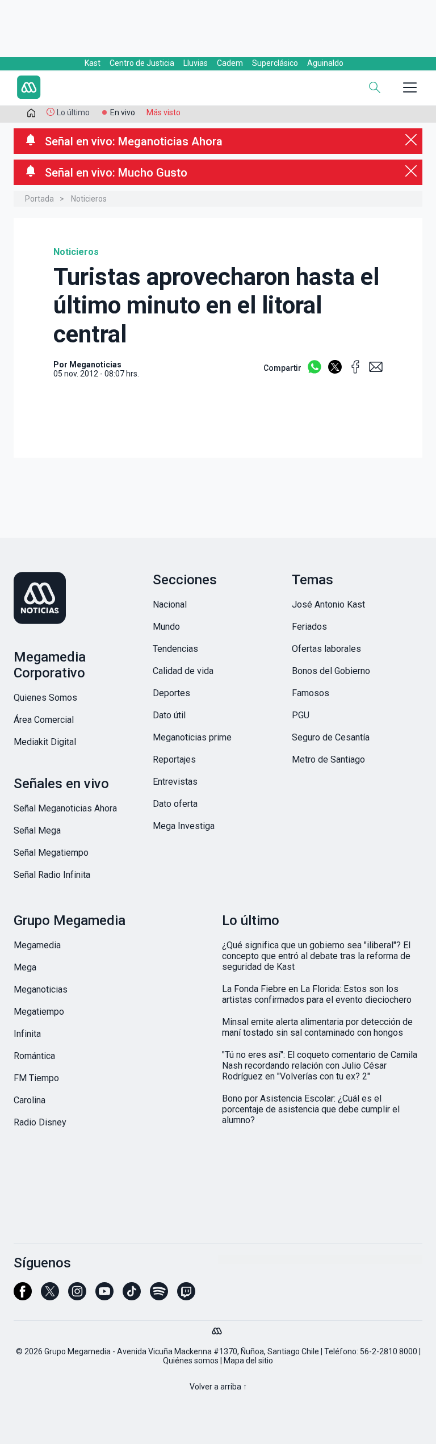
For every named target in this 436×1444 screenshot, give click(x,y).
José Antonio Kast (328, 604)
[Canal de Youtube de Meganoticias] (104, 1296)
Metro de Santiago (328, 759)
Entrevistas (175, 781)
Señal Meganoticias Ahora (65, 808)
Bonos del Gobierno (331, 671)
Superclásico (275, 63)
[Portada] (31, 115)
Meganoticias (41, 989)
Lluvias (195, 63)
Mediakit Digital (45, 741)
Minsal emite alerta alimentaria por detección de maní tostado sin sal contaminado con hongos (317, 1027)
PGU (300, 715)
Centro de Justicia (142, 63)
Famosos (310, 693)
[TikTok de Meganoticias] (132, 1296)
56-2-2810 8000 (388, 1351)
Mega (25, 967)
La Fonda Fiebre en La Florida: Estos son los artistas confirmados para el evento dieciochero (317, 994)
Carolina (29, 1100)
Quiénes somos (191, 1360)
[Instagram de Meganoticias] (77, 1296)
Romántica (34, 1055)
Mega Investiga (184, 826)
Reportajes (174, 759)
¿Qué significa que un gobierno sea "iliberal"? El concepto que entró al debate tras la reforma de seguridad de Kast (316, 956)
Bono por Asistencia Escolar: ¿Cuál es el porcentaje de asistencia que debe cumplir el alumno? (311, 1109)
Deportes (171, 693)
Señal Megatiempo (51, 852)
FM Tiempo (36, 1078)
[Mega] (218, 1328)
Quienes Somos (45, 697)
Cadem (230, 63)
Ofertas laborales (326, 648)
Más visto (163, 112)
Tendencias (175, 648)
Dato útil (169, 715)
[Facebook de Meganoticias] (23, 1296)
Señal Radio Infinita (52, 874)
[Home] (93, 88)
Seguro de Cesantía (331, 737)
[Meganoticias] (79, 599)
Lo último (73, 112)
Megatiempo (39, 1011)
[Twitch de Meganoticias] (186, 1296)
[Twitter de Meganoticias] (50, 1296)
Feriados (309, 626)
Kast (92, 63)
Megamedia (37, 945)
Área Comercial (44, 719)
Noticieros (89, 198)
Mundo (166, 626)
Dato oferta (175, 803)
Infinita (27, 1033)
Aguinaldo (325, 63)
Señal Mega (37, 830)
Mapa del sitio (248, 1360)
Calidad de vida (183, 671)
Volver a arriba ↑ (218, 1386)
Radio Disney (40, 1122)
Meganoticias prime (192, 737)
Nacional (170, 604)
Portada (39, 198)
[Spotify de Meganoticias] (159, 1296)
